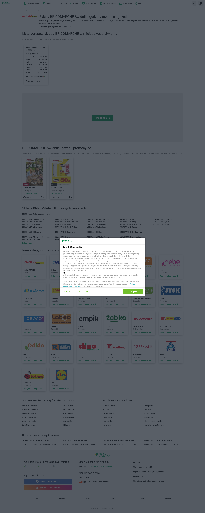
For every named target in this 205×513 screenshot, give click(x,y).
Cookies (77, 286)
